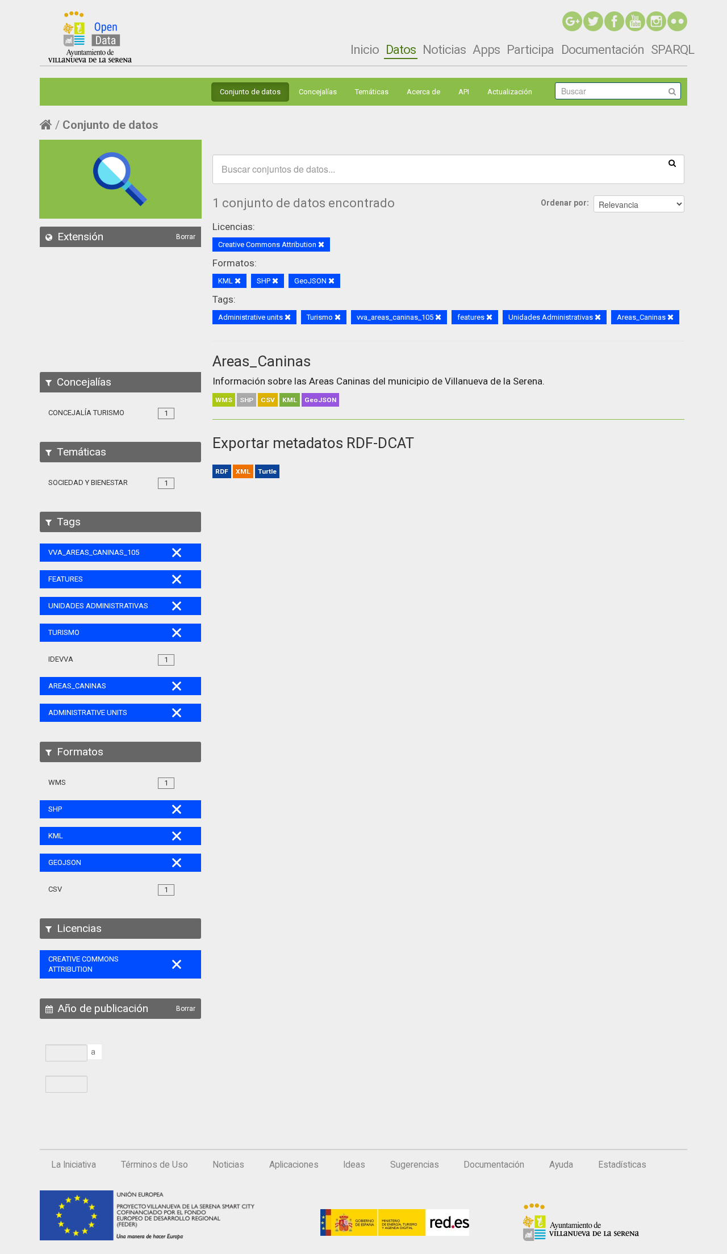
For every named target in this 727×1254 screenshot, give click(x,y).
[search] (672, 162)
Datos (401, 49)
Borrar (185, 237)
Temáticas (371, 91)
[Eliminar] (321, 245)
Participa (530, 49)
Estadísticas (622, 1165)
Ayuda (561, 1165)
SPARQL (672, 49)
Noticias (444, 49)
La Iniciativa (73, 1165)
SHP (246, 400)
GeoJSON (320, 400)
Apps (486, 49)
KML (289, 400)
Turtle (267, 471)
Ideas (354, 1165)
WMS (223, 400)
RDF (221, 471)
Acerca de (423, 91)
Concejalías (318, 91)
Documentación (602, 49)
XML (243, 471)
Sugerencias (414, 1165)
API (463, 91)
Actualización (509, 91)
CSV (268, 400)
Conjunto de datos (250, 91)
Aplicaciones (294, 1165)
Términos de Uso (154, 1165)
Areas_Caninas (261, 361)
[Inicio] (90, 36)
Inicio (364, 49)
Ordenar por (564, 202)
